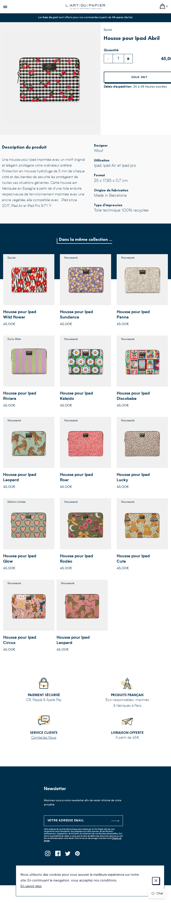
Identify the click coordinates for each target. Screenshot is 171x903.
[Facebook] (58, 855)
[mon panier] (162, 7)
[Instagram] (48, 855)
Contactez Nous (43, 738)
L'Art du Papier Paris (85, 6)
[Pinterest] (78, 855)
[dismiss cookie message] (156, 881)
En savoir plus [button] (31, 886)
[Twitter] (68, 855)
